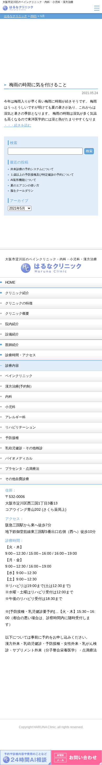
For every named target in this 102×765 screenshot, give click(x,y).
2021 (33, 16)
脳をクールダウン (21, 190)
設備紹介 (12, 334)
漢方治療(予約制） (19, 386)
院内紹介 (12, 324)
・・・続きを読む (17, 125)
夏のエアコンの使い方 (24, 185)
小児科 (10, 407)
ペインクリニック (18, 376)
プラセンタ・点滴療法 (22, 469)
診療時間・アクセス (20, 355)
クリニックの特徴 (18, 303)
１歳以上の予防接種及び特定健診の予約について (42, 174)
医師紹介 (12, 345)
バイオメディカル (18, 458)
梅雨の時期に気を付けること (38, 84)
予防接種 (12, 438)
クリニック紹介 (17, 293)
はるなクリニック (15, 16)
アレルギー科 (15, 417)
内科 (8, 397)
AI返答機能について (23, 179)
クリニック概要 (17, 313)
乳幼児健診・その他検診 (24, 448)
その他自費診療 (17, 479)
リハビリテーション (20, 427)
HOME (10, 282)
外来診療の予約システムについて (32, 169)
